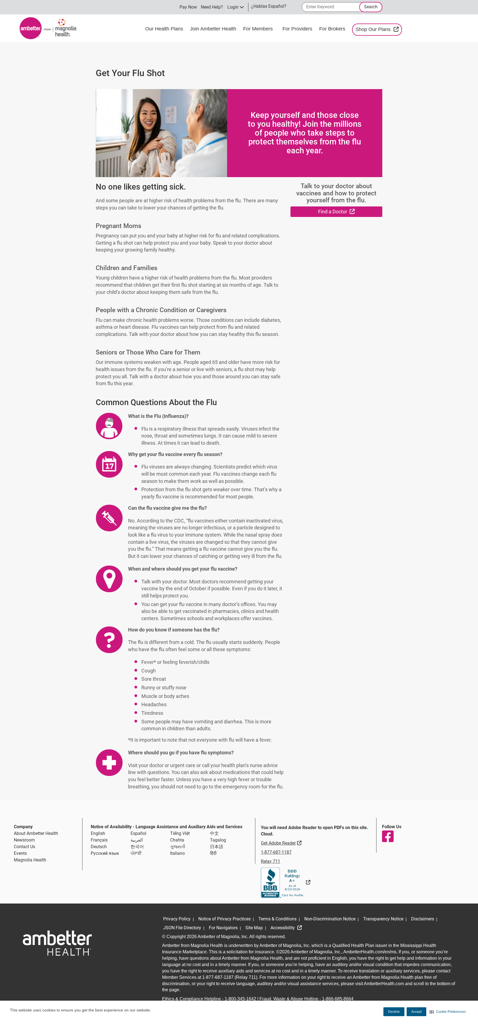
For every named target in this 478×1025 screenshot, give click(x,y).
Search (371, 6)
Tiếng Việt (180, 833)
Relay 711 (270, 861)
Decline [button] (394, 1012)
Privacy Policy (177, 919)
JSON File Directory (182, 927)
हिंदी (213, 853)
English (98, 833)
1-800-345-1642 (240, 998)
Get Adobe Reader (282, 843)
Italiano (177, 853)
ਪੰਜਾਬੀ (136, 853)
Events (20, 853)
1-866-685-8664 (338, 998)
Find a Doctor (350, 211)
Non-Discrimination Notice (329, 919)
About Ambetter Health (36, 833)
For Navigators (223, 927)
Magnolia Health (30, 860)
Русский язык (105, 853)
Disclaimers (422, 919)
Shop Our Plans (378, 29)
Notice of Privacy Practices (224, 919)
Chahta (177, 840)
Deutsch (99, 846)
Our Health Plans (165, 29)
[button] (447, 1011)
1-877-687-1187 (276, 852)
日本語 (216, 846)
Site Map (254, 927)
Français (99, 840)
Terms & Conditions (277, 919)
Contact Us (24, 846)
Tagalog (218, 840)
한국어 (137, 846)
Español (138, 833)
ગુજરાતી (177, 846)
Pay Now (188, 7)
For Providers (298, 29)
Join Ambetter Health (214, 29)
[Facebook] (387, 836)
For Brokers (333, 29)
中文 (214, 833)
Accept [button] (416, 1012)
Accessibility (283, 927)
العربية (137, 840)
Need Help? (212, 7)
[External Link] (285, 882)
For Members (258, 29)
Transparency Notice (383, 919)
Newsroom (24, 840)
